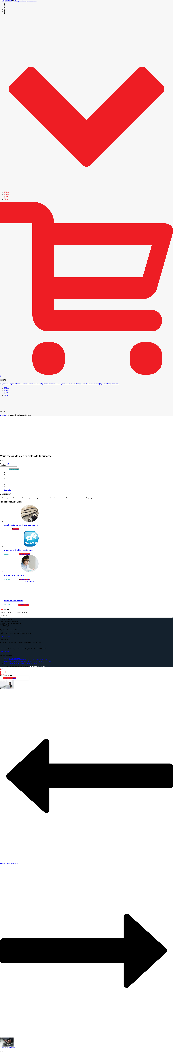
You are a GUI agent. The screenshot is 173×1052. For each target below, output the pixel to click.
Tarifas (6, 196)
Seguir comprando (9, 678)
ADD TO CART (14, 469)
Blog (5, 198)
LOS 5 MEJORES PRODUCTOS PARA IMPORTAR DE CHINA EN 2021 (25, 660)
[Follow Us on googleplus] (2, 625)
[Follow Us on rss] (5, 625)
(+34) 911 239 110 (7, 1)
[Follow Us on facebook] (0, 625)
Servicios (6, 194)
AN (5, 415)
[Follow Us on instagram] (3, 625)
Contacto (6, 199)
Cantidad (3, 466)
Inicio (5, 191)
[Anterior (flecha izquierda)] (0, 1051)
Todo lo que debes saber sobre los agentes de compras (21, 663)
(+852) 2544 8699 (5, 652)
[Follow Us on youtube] (8, 625)
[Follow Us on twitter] (7, 625)
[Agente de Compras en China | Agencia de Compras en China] (59, 384)
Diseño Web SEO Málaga (37, 666)
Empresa (6, 193)
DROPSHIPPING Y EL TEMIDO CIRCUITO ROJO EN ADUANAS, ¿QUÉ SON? (27, 662)
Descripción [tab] (7, 490)
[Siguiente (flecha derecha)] (2, 1051)
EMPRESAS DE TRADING (12, 658)
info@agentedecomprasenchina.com (25, 1)
